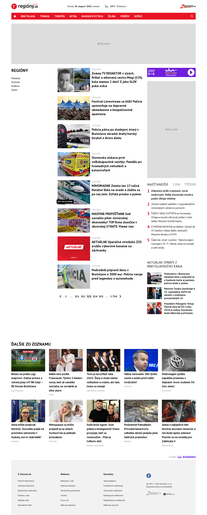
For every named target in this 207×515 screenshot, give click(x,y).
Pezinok (15, 82)
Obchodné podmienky (70, 490)
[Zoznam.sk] (154, 494)
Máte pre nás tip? (111, 505)
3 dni (176, 184)
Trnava (44, 16)
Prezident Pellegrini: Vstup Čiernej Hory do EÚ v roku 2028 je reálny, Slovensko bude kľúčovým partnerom (179, 308)
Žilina (112, 16)
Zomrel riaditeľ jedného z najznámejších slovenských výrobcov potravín (173, 205)
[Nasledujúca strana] (120, 296)
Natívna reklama (68, 505)
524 (95, 296)
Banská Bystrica (92, 16)
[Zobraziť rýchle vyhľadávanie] (192, 16)
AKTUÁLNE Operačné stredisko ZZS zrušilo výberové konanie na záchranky (117, 246)
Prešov (124, 16)
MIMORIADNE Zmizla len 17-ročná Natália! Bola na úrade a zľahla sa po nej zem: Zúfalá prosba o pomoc (116, 190)
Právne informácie (26, 481)
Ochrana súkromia (26, 485)
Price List (65, 500)
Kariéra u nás (23, 495)
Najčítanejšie (157, 184)
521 (77, 296)
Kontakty (108, 474)
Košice (138, 16)
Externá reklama (68, 485)
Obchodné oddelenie (113, 490)
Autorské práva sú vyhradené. (159, 486)
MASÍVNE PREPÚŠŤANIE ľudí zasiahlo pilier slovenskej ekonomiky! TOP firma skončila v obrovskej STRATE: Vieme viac (114, 220)
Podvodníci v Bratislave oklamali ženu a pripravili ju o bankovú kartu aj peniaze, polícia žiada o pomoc (179, 278)
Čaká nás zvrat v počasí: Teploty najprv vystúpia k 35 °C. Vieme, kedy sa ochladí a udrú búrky (172, 243)
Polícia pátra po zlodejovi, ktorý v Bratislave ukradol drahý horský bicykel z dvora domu (115, 133)
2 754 (113, 296)
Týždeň (190, 184)
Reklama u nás (67, 481)
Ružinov (15, 86)
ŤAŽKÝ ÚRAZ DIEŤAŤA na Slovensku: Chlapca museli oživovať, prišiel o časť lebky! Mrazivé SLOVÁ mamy (171, 217)
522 (83, 296)
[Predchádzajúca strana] (60, 296)
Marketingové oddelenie (114, 500)
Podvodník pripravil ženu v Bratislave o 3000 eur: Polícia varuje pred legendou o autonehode (117, 274)
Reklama (65, 474)
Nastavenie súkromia (27, 490)
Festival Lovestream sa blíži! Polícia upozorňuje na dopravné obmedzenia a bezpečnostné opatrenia (117, 107)
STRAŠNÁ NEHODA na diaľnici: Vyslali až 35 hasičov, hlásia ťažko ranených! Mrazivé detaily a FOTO (173, 230)
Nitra (73, 16)
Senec (14, 89)
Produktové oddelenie (113, 485)
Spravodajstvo (110, 481)
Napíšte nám (23, 500)
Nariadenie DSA (25, 505)
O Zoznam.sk (24, 474)
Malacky (15, 78)
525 (101, 296)
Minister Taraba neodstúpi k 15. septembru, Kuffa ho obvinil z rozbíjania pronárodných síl (179, 293)
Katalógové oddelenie (113, 495)
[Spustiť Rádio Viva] (171, 70)
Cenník (64, 495)
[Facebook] (148, 476)
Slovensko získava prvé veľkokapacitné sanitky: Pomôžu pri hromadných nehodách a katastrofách (117, 164)
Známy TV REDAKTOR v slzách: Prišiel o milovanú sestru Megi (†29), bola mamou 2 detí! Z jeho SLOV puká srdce (117, 79)
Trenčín (59, 16)
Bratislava (28, 16)
